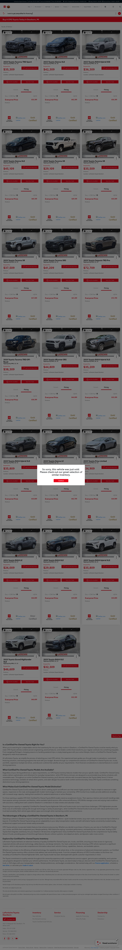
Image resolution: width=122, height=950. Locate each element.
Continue (61, 480)
